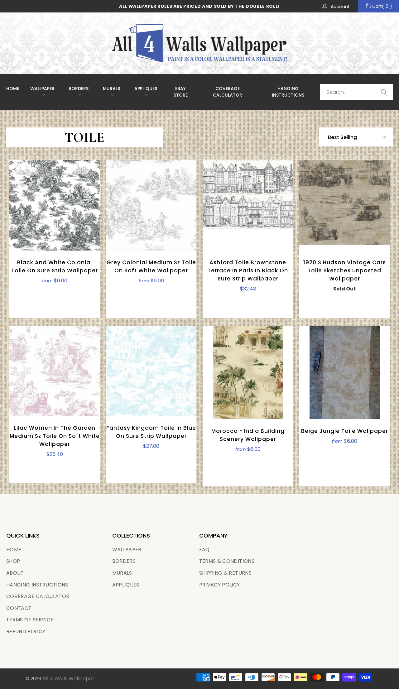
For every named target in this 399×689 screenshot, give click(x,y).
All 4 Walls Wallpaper (68, 678)
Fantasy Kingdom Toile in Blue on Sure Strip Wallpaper (151, 371)
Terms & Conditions (226, 561)
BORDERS (124, 561)
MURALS (111, 88)
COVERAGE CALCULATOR (227, 91)
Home (12, 88)
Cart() (381, 6)
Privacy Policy (219, 584)
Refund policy (25, 631)
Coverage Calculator (37, 596)
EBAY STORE (181, 91)
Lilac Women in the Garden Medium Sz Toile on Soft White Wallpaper (54, 371)
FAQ (204, 549)
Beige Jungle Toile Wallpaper (344, 372)
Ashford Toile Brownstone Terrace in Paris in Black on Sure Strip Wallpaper (248, 205)
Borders (79, 88)
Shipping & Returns (225, 573)
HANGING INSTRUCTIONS (288, 91)
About (15, 573)
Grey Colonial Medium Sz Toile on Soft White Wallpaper (151, 205)
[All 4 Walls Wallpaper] (199, 43)
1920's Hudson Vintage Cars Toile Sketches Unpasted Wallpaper (344, 205)
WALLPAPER (42, 88)
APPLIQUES (145, 88)
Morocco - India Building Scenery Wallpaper (248, 372)
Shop (13, 561)
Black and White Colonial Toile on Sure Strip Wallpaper (54, 205)
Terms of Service (29, 619)
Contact (18, 608)
